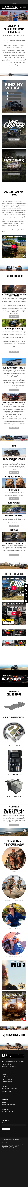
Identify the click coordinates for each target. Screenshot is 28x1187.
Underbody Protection (7, 1081)
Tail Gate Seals (5, 1084)
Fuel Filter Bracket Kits (7, 1079)
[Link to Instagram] (22, 1144)
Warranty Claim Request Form (8, 1111)
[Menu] (24, 7)
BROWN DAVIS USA (8, 1)
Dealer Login (14, 3)
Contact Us (4, 1102)
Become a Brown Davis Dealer (8, 1104)
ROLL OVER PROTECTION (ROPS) (9, 1088)
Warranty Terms (5, 1109)
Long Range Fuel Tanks (7, 1076)
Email (3, 1122)
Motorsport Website (6, 1091)
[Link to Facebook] (25, 1144)
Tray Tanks (4, 1086)
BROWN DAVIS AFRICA (18, 1)
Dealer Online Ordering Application (9, 1107)
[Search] (20, 7)
